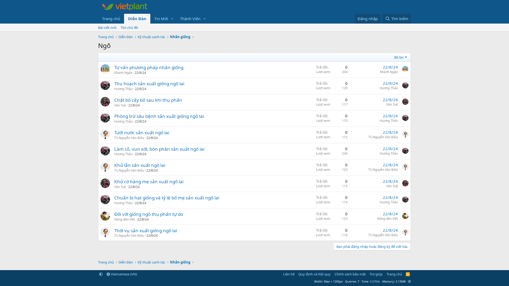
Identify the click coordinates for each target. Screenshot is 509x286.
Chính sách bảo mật (350, 274)
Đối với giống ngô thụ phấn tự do (148, 214)
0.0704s (375, 281)
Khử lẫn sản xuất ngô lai (139, 165)
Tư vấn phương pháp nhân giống (148, 67)
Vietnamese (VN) (123, 274)
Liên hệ (289, 274)
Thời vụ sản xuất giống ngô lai (145, 230)
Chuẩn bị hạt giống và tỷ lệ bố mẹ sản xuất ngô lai (166, 198)
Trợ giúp (376, 274)
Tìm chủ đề (129, 27)
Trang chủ (111, 18)
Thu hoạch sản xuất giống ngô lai (149, 84)
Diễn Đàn (137, 18)
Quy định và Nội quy (314, 274)
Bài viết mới (107, 27)
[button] (172, 19)
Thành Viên (190, 18)
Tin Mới (161, 18)
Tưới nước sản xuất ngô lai (141, 132)
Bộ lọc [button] (399, 57)
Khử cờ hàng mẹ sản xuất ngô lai (148, 181)
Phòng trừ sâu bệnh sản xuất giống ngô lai (159, 116)
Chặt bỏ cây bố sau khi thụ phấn (148, 100)
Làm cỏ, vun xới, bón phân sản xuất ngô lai (159, 149)
